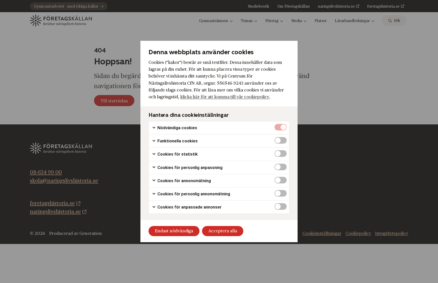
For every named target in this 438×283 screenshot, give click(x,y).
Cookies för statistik (177, 154)
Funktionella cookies (177, 140)
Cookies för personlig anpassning (189, 167)
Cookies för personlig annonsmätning (193, 193)
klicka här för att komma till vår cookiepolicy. (225, 97)
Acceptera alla (222, 231)
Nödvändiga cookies (176, 127)
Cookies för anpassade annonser (189, 207)
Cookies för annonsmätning (183, 180)
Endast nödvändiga (174, 231)
